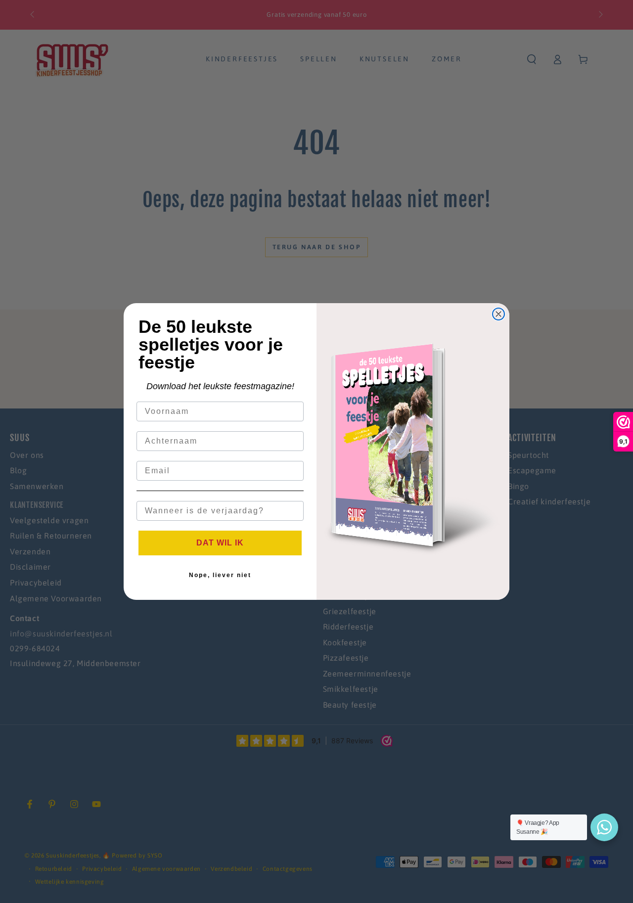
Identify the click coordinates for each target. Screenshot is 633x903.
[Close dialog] (498, 314)
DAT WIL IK (220, 543)
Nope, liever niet (220, 575)
